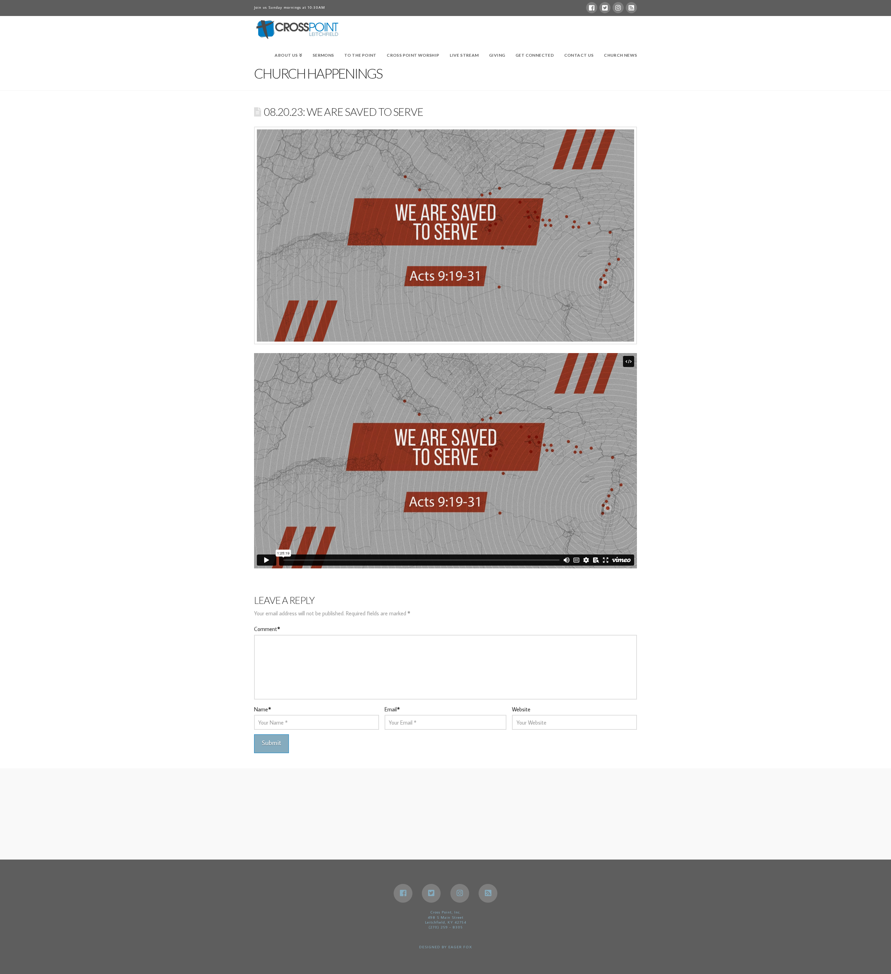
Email (392, 709)
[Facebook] (591, 7)
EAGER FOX (460, 946)
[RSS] (631, 7)
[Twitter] (604, 7)
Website (521, 709)
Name (262, 709)
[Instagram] (618, 7)
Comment (267, 628)
